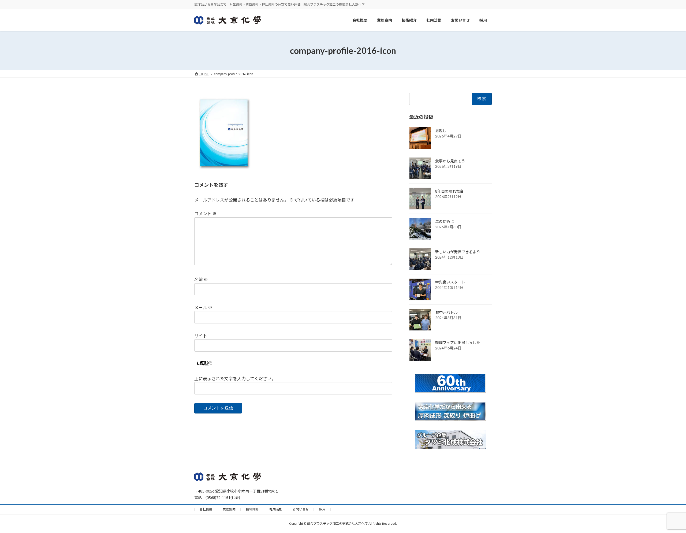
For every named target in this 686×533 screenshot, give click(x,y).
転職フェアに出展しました (457, 342)
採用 (322, 509)
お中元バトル (446, 312)
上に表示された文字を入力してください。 (235, 378)
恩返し (440, 130)
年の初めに (444, 221)
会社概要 (205, 509)
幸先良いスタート (450, 282)
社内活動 (275, 509)
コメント (205, 213)
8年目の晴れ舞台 (449, 191)
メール (203, 307)
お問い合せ (301, 509)
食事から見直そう (450, 161)
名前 (201, 279)
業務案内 (229, 509)
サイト (200, 335)
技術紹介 (252, 509)
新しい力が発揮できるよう (457, 251)
